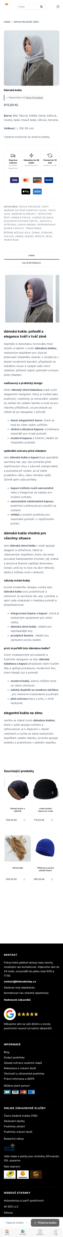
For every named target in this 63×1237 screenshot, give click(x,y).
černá (36, 232)
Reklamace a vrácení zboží (20, 1068)
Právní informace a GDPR (19, 1078)
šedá (49, 236)
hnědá (19, 236)
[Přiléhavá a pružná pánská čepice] (45, 848)
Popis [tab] (32, 255)
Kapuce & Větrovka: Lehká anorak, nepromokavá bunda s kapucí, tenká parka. (30, 225)
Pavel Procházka (34, 97)
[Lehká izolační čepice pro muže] (45, 789)
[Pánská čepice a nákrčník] (18, 789)
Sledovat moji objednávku (19, 987)
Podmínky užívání (14, 1126)
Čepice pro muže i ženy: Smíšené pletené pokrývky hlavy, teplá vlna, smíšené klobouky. (30, 210)
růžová (40, 236)
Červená (46, 232)
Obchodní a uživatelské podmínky (24, 1073)
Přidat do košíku (47, 1222)
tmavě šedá (11, 239)
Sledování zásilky (14, 1121)
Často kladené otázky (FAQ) (21, 1115)
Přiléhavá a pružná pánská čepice (45, 869)
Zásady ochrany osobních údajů (23, 1062)
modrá (29, 236)
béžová (19, 232)
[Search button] (41, 6)
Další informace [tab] (31, 263)
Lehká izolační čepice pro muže (45, 809)
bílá (27, 232)
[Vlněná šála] (18, 848)
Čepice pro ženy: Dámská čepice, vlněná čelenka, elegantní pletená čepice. (29, 217)
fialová (9, 236)
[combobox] (28, 6)
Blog (6, 1052)
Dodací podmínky (14, 1057)
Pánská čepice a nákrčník (17, 809)
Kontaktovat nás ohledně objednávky (26, 992)
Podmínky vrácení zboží (18, 1131)
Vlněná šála (17, 868)
